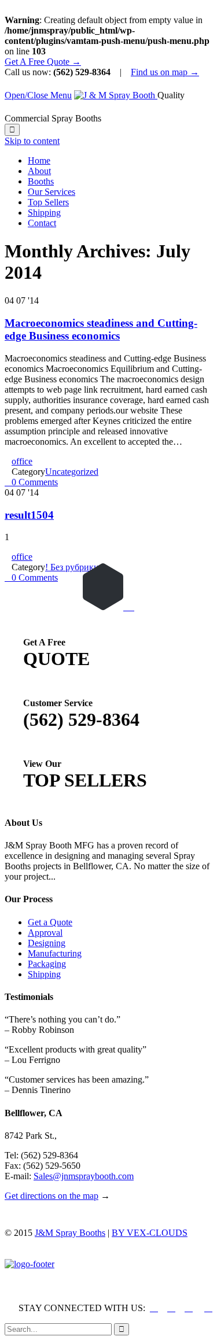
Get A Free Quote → (43, 62)
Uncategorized (71, 472)
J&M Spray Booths (70, 1233)
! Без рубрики (72, 567)
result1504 (29, 515)
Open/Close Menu (38, 95)
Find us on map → (165, 72)
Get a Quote (50, 922)
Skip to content (32, 141)
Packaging (47, 964)
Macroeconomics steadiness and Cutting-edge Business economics (101, 329)
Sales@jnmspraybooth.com (84, 1176)
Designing (46, 943)
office (22, 461)
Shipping (44, 974)
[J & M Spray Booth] (115, 95)
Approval (45, 932)
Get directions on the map (51, 1196)
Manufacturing (55, 953)
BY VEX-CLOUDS (149, 1233)
